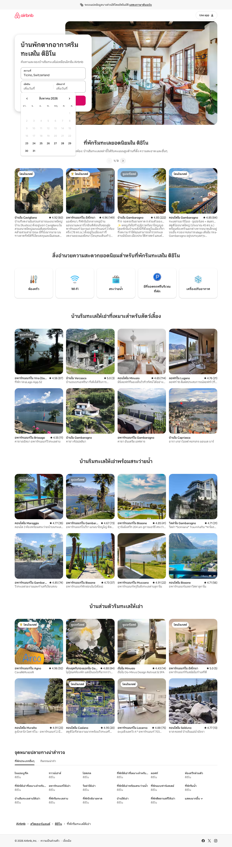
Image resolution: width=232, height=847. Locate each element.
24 (33, 143)
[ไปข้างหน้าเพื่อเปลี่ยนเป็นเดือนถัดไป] (69, 98)
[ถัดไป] (123, 161)
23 (26, 143)
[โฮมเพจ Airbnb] (24, 15)
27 (55, 143)
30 (26, 151)
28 (62, 143)
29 (69, 143)
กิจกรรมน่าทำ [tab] (48, 761)
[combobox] (53, 75)
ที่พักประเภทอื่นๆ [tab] (24, 761)
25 (41, 143)
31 (34, 151)
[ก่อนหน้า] (109, 161)
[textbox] (37, 88)
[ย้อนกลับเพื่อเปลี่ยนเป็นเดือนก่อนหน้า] (27, 98)
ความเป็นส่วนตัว (50, 840)
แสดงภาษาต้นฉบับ (140, 4)
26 (48, 143)
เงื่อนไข (67, 840)
